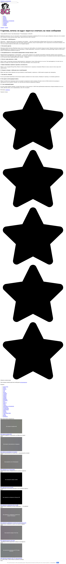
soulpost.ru (7, 89)
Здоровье (5, 23)
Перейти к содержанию (6, 1)
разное (4, 410)
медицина (5, 400)
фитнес (4, 415)
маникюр (5, 399)
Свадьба (5, 25)
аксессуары (5, 386)
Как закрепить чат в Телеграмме (8, 469)
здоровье (5, 393)
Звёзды (4, 17)
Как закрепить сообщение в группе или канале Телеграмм (13, 522)
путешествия (6, 408)
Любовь (5, 24)
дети (4, 390)
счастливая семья (7, 413)
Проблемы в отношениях (8, 20)
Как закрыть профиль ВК (6, 434)
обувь (4, 403)
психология (5, 407)
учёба (4, 414)
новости (5, 402)
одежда (4, 405)
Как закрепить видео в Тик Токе (8, 540)
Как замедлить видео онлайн (7, 487)
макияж (4, 398)
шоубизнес (5, 416)
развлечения (6, 409)
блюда (4, 387)
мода (4, 401)
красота (4, 395)
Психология (5, 21)
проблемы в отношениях (8, 406)
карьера (4, 394)
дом (4, 391)
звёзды (4, 392)
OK (57, 562)
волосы (4, 389)
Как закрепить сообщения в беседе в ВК (9, 505)
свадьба (4, 411)
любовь (4, 397)
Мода (4, 16)
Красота (5, 19)
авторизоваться (23, 382)
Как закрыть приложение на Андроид (9, 451)
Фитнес (4, 18)
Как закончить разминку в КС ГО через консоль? (11, 558)
